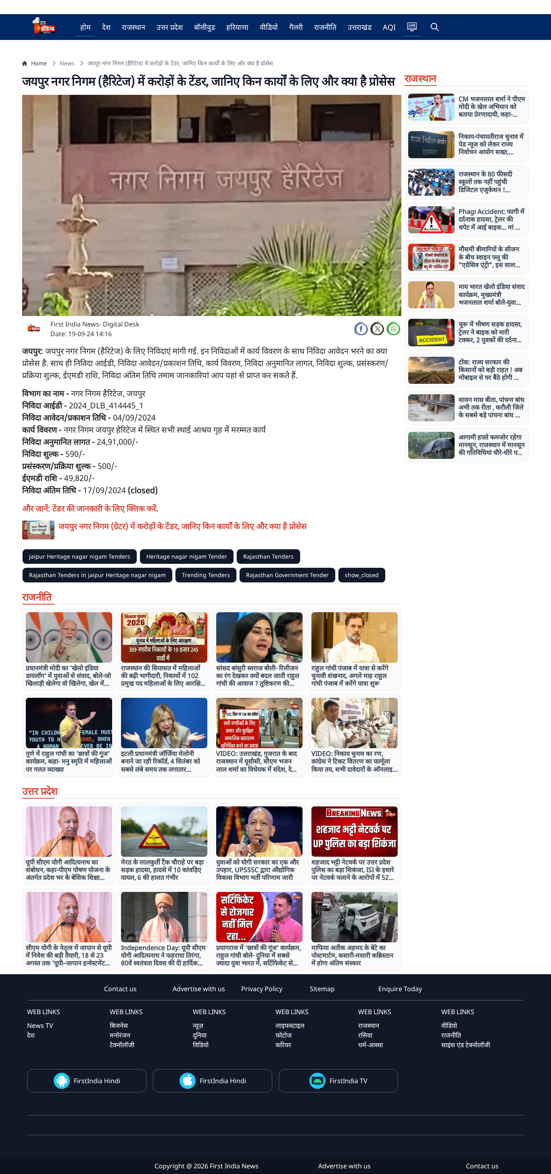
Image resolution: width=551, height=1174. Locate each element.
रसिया (365, 1035)
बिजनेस (119, 1025)
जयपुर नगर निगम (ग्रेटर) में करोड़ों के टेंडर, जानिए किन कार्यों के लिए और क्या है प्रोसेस (182, 526)
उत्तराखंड (360, 27)
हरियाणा (237, 27)
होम (85, 27)
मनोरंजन (120, 1035)
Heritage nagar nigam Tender (186, 556)
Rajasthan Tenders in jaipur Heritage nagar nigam (97, 575)
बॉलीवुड (204, 27)
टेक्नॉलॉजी (122, 1044)
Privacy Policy (261, 988)
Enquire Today (400, 988)
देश (106, 27)
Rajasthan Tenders (268, 556)
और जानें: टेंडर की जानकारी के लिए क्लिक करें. (90, 508)
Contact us (120, 988)
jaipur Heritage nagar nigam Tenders (79, 556)
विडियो (201, 1044)
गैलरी (296, 27)
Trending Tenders (206, 575)
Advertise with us (199, 988)
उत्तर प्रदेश (170, 27)
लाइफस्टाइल (290, 1025)
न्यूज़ (198, 1025)
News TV (40, 1025)
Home (39, 63)
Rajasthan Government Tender (287, 575)
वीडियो (269, 27)
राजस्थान (133, 27)
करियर (283, 1044)
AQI (389, 27)
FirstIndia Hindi (97, 1080)
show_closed (362, 575)
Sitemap (322, 988)
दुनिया (200, 1035)
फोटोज (284, 1035)
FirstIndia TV (348, 1080)
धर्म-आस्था (370, 1044)
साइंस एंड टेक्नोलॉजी (465, 1044)
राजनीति (325, 27)
